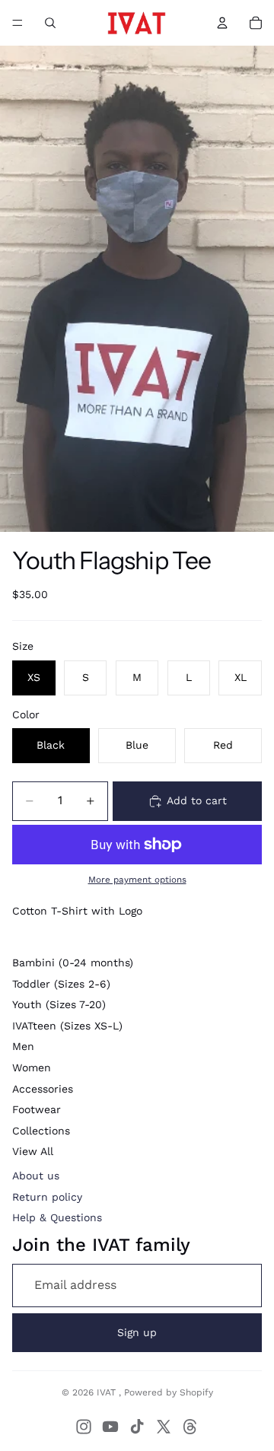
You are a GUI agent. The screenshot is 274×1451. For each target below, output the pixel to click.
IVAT (108, 1392)
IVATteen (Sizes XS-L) (67, 1026)
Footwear (36, 1109)
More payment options (137, 879)
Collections (41, 1131)
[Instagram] (84, 1427)
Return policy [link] (47, 1197)
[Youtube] (110, 1427)
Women (31, 1067)
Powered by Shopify (168, 1392)
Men (23, 1046)
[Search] (50, 23)
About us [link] (35, 1175)
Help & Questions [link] (57, 1217)
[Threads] (190, 1427)
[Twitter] (164, 1427)
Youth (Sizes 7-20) (59, 1004)
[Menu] (17, 22)
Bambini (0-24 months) (72, 962)
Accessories (42, 1089)
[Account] (222, 23)
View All (32, 1151)
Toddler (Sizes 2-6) (61, 984)
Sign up (137, 1332)
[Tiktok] (137, 1427)
